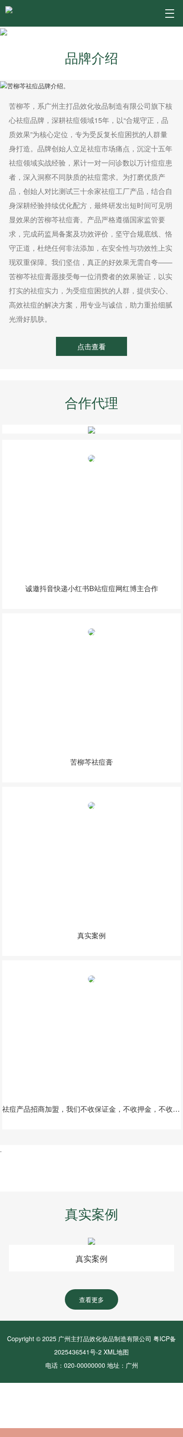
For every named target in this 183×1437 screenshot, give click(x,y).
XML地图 (116, 1351)
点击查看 (91, 346)
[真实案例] (91, 953)
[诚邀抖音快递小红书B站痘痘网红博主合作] (91, 606)
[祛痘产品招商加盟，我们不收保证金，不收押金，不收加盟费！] (91, 1126)
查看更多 (91, 1299)
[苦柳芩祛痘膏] (91, 779)
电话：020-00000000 (75, 1365)
